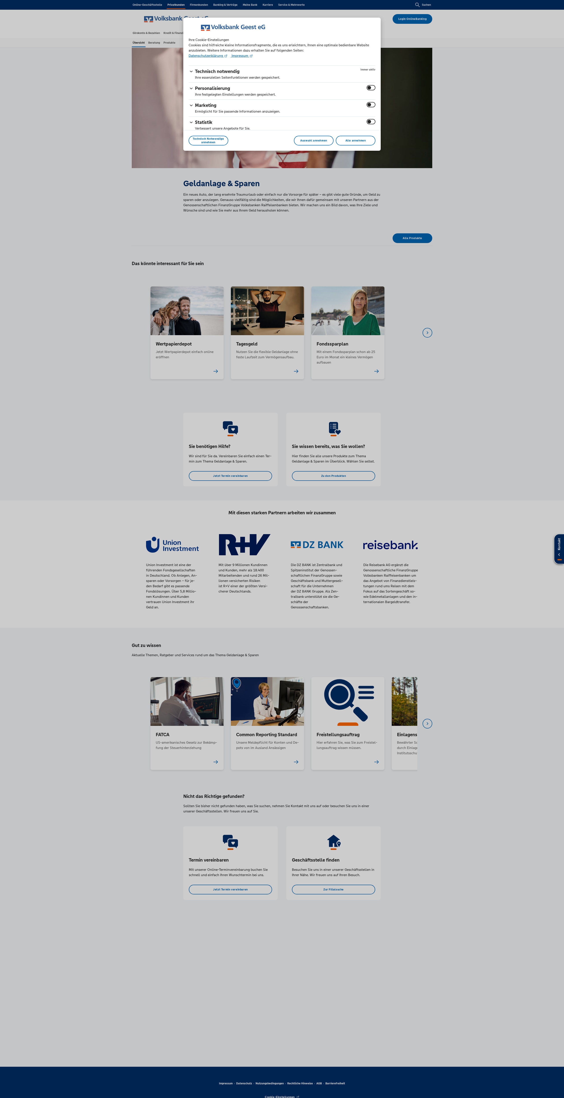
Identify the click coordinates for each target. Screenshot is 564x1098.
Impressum (240, 56)
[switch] (371, 87)
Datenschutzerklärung (206, 56)
